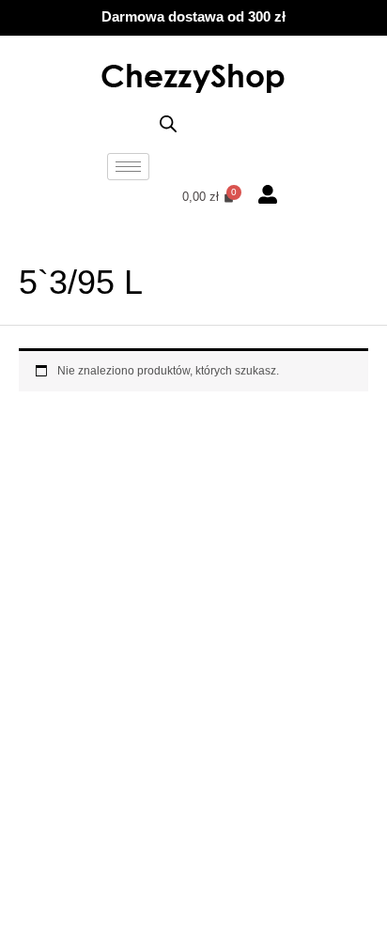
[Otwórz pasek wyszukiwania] (168, 124)
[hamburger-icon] (128, 166)
